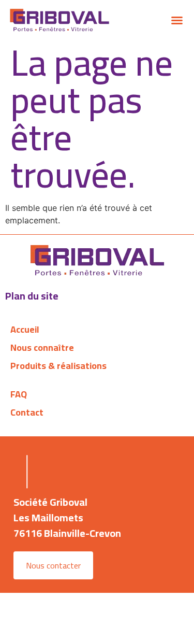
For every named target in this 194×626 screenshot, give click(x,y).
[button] (177, 20)
